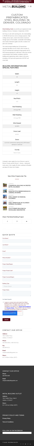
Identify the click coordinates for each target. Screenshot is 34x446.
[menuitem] (27, 6)
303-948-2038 (15, 0)
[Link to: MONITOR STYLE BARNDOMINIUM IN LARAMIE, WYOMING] (5, 191)
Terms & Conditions (8, 422)
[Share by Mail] (26, 221)
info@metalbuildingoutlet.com (10, 352)
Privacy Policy (6, 418)
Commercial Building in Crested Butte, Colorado (20, 186)
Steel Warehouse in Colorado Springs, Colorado (19, 203)
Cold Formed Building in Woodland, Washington (17, 209)
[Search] (27, 6)
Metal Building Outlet (8, 29)
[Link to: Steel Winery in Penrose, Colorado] (5, 197)
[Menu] (30, 6)
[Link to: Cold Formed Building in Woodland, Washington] (5, 208)
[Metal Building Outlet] (14, 6)
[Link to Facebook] (21, 444)
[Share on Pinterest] (17, 221)
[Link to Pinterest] (23, 444)
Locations (7, 0)
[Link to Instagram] (28, 444)
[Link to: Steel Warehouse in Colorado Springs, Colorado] (5, 202)
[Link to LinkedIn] (30, 444)
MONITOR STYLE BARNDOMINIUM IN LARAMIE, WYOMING (19, 192)
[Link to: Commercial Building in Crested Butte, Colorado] (5, 185)
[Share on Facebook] (7, 221)
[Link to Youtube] (25, 444)
